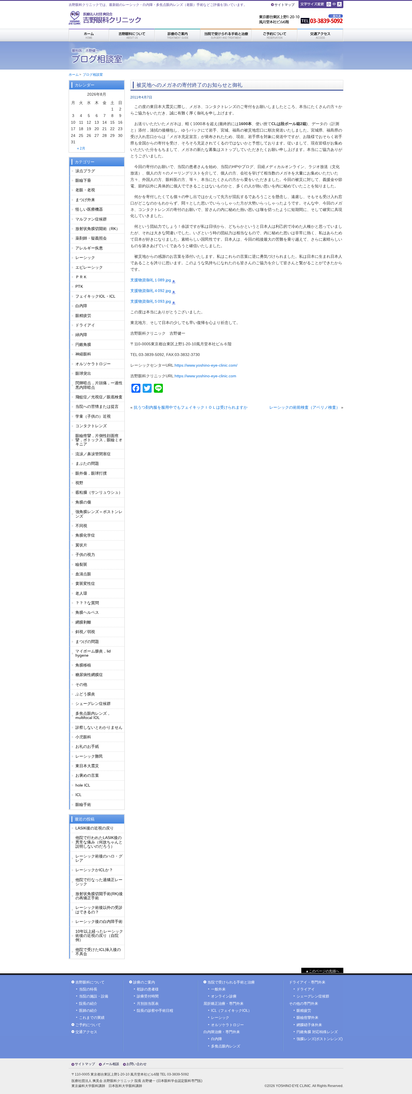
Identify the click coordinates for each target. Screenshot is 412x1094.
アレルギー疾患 (89, 248)
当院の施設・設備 (93, 996)
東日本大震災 (87, 766)
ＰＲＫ (81, 277)
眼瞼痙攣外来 (307, 1018)
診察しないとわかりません (98, 727)
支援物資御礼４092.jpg (150, 290)
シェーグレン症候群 (93, 703)
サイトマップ (284, 5)
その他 (81, 684)
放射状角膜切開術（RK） (97, 228)
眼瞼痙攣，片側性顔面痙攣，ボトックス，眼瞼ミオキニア (98, 440)
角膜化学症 (85, 535)
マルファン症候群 (91, 219)
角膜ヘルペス (87, 612)
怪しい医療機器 (89, 209)
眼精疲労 (83, 315)
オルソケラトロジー (93, 364)
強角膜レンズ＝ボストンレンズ (98, 513)
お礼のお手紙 (87, 746)
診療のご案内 (144, 982)
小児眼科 (83, 737)
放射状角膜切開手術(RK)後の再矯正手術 (99, 895)
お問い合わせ (136, 1064)
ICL (78, 794)
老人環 (81, 593)
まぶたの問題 (87, 463)
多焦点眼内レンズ (225, 1046)
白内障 (81, 306)
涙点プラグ (85, 171)
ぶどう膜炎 (85, 694)
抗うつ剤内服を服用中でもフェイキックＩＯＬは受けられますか (190, 407)
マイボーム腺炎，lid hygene (93, 653)
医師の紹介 (88, 1011)
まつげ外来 (85, 199)
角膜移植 (83, 665)
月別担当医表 (148, 1004)
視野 (79, 483)
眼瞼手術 (83, 804)
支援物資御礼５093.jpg (150, 301)
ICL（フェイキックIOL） (231, 1011)
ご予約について (88, 1025)
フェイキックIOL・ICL (95, 296)
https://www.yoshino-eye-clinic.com (205, 376)
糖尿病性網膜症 (89, 674)
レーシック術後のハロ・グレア (98, 858)
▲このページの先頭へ (322, 971)
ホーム (74, 75)
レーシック (85, 257)
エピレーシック (89, 267)
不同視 (81, 525)
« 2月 (81, 148)
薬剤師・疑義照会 (91, 238)
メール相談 (110, 1064)
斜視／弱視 (85, 631)
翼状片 (81, 545)
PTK (79, 286)
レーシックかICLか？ (94, 870)
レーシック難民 (89, 756)
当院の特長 (88, 989)
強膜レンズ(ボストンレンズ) (319, 1039)
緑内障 (81, 334)
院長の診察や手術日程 (155, 1011)
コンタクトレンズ (91, 426)
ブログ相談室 (93, 75)
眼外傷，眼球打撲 (91, 473)
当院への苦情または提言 (97, 406)
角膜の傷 (83, 502)
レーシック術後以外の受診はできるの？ (98, 909)
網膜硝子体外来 (309, 1025)
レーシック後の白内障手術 (98, 921)
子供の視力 (85, 554)
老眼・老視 (85, 190)
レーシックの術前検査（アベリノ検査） (304, 407)
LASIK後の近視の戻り (94, 828)
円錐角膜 (83, 344)
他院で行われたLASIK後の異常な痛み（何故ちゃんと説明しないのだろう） (98, 842)
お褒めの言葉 (87, 775)
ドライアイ (85, 325)
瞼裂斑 (81, 564)
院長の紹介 (88, 1004)
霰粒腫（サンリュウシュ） (98, 492)
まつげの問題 (87, 641)
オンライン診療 (224, 996)
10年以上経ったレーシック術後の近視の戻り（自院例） (99, 935)
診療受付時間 (148, 996)
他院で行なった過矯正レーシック (98, 881)
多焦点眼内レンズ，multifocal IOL (93, 715)
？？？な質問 (87, 603)
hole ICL (82, 785)
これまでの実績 (92, 1018)
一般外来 (218, 989)
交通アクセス (86, 1032)
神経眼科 (83, 354)
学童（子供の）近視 (93, 416)
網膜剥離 (83, 622)
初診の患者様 (148, 989)
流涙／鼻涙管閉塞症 (93, 454)
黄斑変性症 (85, 583)
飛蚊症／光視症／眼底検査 (98, 397)
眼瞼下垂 (83, 180)
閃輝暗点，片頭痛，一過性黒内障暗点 (98, 385)
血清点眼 (83, 574)
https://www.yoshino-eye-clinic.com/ (206, 365)
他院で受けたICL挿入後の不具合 (98, 951)
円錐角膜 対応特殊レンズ (317, 1032)
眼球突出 (83, 373)
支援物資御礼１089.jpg (150, 280)
